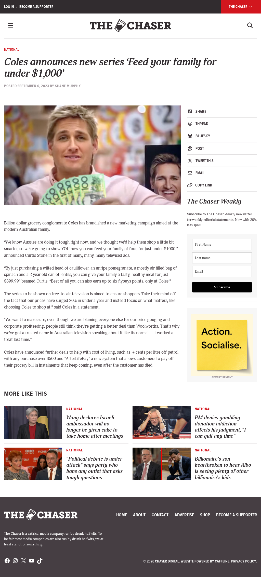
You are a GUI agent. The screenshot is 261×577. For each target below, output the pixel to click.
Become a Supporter (36, 6)
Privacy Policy (243, 561)
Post (199, 148)
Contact (160, 515)
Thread (201, 124)
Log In (9, 6)
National (11, 49)
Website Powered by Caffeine (205, 561)
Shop (205, 515)
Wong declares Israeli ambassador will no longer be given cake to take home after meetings (94, 426)
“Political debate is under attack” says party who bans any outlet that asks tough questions (94, 468)
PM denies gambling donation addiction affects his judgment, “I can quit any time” (220, 426)
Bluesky (202, 136)
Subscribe (222, 287)
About (139, 515)
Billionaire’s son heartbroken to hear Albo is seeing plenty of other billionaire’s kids (223, 468)
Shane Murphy (68, 86)
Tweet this (204, 161)
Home (121, 515)
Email (200, 173)
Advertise (184, 515)
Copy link (203, 185)
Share (200, 111)
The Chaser (238, 6)
